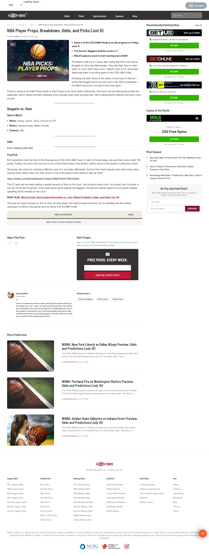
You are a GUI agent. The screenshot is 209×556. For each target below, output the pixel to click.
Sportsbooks (99, 16)
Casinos (119, 16)
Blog (135, 16)
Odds (67, 16)
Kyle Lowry (103, 299)
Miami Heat (118, 299)
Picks (81, 16)
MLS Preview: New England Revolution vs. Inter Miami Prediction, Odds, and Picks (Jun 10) (70, 197)
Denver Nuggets (86, 299)
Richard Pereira (70, 362)
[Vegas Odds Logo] (17, 16)
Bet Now (174, 45)
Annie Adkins (15, 36)
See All (198, 25)
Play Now (174, 139)
